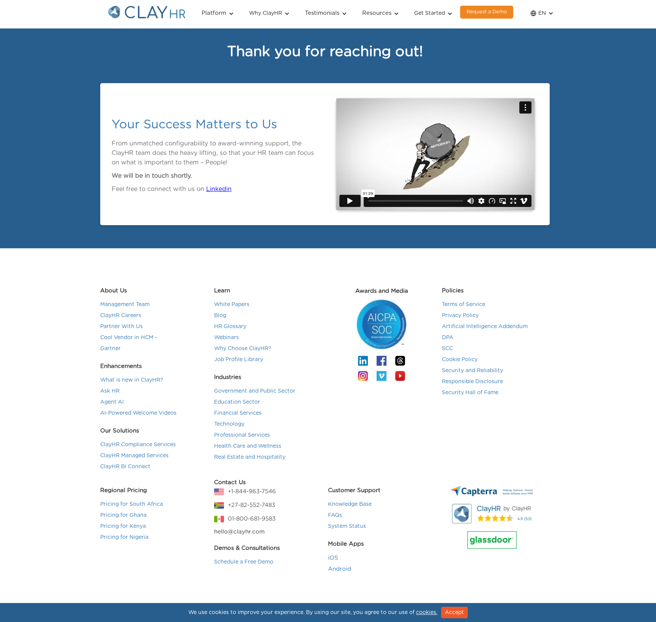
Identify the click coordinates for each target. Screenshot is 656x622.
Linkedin (219, 189)
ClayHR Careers (120, 315)
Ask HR (110, 391)
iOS (333, 558)
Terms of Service (463, 304)
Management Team (125, 304)
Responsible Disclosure (472, 381)
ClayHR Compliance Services (138, 444)
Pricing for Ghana (123, 515)
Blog (220, 315)
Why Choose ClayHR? (242, 348)
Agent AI (112, 402)
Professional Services (242, 435)
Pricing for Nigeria (124, 537)
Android (339, 569)
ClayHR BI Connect (125, 466)
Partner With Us (121, 326)
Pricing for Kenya (123, 526)
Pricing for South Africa (131, 504)
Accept (454, 612)
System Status (347, 526)
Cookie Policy (460, 359)
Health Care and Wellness (247, 446)
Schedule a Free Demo (243, 562)
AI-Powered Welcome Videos (138, 413)
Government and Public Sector (254, 391)
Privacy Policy (460, 315)
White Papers (231, 304)
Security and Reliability (472, 370)
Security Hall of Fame (470, 392)
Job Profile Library (238, 359)
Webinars (226, 337)
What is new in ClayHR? (131, 380)
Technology (229, 424)
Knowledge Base (350, 504)
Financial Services (238, 413)
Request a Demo (487, 11)
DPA (447, 337)
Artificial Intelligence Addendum (485, 326)
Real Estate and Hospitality (249, 457)
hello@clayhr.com (239, 532)
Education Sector (237, 402)
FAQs (335, 515)
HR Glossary (230, 326)
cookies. (426, 612)
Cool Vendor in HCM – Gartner (129, 343)
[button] (217, 12)
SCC (447, 348)
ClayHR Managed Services (134, 455)
